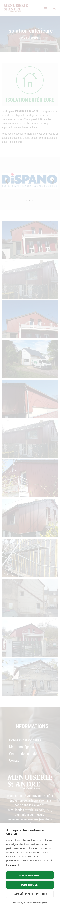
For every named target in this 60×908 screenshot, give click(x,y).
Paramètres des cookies (30, 894)
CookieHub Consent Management (36, 903)
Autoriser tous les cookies (30, 875)
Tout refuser (30, 884)
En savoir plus (13, 865)
